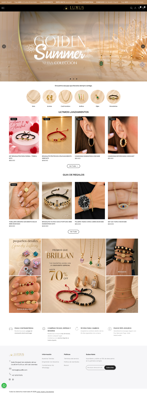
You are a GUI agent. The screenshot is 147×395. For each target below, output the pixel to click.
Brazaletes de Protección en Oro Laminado (22, 223)
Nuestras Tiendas (48, 359)
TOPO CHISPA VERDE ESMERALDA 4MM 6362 (55, 223)
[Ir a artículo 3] (76, 78)
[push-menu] (3, 8)
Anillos (81, 106)
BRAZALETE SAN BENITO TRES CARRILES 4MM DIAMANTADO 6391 (89, 223)
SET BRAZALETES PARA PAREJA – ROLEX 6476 (88, 157)
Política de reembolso (71, 362)
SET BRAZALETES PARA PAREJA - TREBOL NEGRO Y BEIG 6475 (122, 157)
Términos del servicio (71, 359)
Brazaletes (113, 106)
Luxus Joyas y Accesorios (45, 392)
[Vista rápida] (37, 124)
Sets (33, 106)
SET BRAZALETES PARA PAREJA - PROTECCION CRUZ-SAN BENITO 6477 (55, 157)
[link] (73, 46)
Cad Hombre (65, 106)
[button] (37, 119)
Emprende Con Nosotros (50, 362)
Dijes (97, 106)
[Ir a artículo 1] (70, 78)
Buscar (66, 365)
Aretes (49, 106)
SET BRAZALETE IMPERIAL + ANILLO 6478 (23, 156)
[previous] (4, 46)
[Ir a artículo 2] (73, 78)
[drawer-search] (131, 8)
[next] (143, 46)
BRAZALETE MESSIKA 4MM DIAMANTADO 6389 (122, 223)
